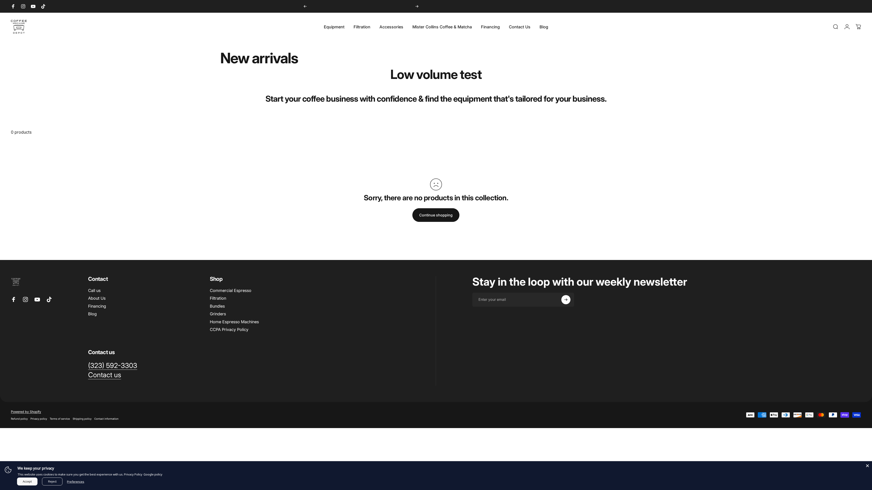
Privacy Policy (133, 474)
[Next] (417, 6)
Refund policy (19, 418)
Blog (92, 313)
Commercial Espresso (230, 290)
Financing (97, 306)
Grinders (218, 313)
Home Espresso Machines (234, 321)
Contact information (106, 418)
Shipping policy (82, 418)
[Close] (867, 465)
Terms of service (60, 418)
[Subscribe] (565, 299)
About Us (97, 298)
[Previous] (305, 6)
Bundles (217, 306)
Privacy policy (38, 418)
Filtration (218, 298)
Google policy (153, 474)
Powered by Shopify (26, 412)
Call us (94, 290)
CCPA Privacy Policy (229, 329)
